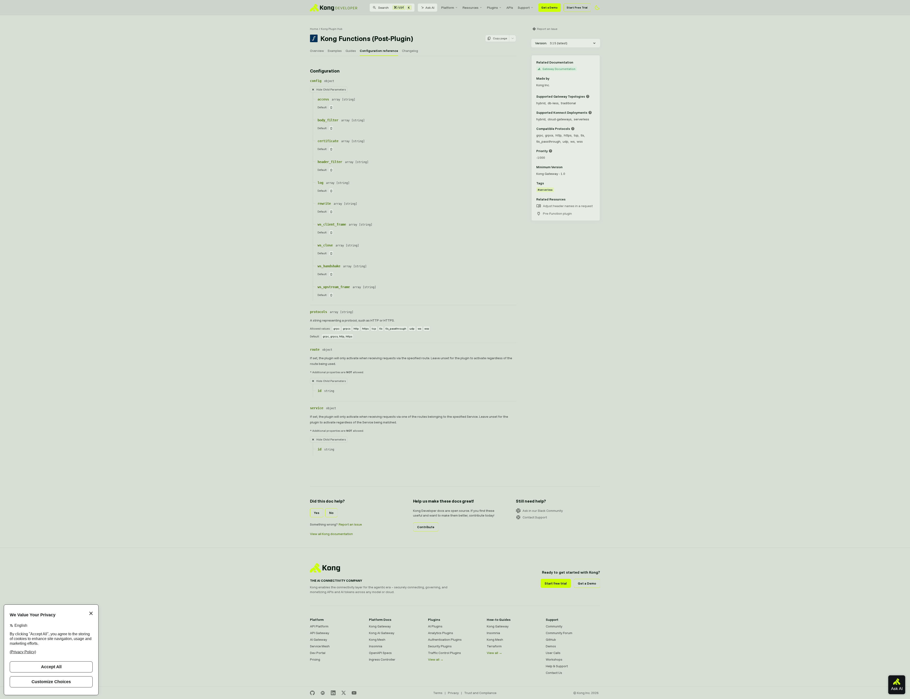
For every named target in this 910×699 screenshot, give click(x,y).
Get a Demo (549, 7)
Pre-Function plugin (557, 213)
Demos (551, 646)
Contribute (425, 527)
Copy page (500, 38)
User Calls (553, 653)
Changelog (410, 51)
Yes (316, 513)
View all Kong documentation (331, 534)
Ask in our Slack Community (543, 510)
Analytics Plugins (440, 633)
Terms (437, 693)
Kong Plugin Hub (331, 29)
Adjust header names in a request (568, 206)
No (331, 513)
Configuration (324, 71)
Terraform (494, 646)
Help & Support (557, 666)
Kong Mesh (377, 639)
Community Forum (559, 633)
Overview (317, 51)
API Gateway (319, 633)
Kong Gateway (380, 626)
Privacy (453, 693)
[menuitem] (449, 7)
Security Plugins (440, 646)
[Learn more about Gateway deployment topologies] (588, 96)
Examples (335, 51)
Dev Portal (317, 653)
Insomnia (375, 646)
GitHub (551, 639)
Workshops (554, 659)
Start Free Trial (577, 7)
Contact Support (535, 517)
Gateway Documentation (558, 69)
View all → (435, 659)
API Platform (319, 626)
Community (554, 626)
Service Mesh (320, 646)
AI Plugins (435, 626)
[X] (343, 692)
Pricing (315, 659)
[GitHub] (312, 692)
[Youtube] (354, 692)
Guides (351, 51)
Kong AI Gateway (381, 633)
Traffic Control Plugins (444, 653)
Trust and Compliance (480, 693)
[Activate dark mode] (597, 7)
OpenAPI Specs (380, 653)
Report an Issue (350, 524)
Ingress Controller (382, 659)
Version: (541, 43)
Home (314, 29)
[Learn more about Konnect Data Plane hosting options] (590, 112)
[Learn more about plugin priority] (550, 151)
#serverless (545, 189)
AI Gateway (318, 639)
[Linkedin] (333, 692)
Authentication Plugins (445, 639)
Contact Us (554, 673)
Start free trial (556, 583)
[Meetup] (322, 692)
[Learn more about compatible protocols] (573, 129)
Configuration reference (379, 51)
